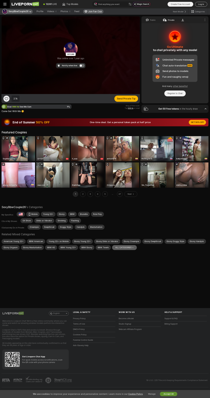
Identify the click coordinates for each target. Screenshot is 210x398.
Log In (201, 4)
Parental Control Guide (83, 340)
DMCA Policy (79, 329)
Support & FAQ (171, 318)
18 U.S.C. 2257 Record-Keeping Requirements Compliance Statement (177, 380)
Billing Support (171, 324)
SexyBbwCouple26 (14, 207)
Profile (39, 11)
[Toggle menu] (5, 4)
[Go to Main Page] (25, 4)
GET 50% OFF (197, 122)
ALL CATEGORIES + (124, 247)
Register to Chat (175, 93)
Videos (52, 11)
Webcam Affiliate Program (130, 329)
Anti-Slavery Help (81, 345)
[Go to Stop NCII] (63, 380)
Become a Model (126, 318)
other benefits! (180, 86)
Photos (65, 11)
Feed (76, 11)
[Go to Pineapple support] (48, 380)
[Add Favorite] (6, 99)
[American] (21, 214)
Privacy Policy (79, 318)
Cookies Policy (80, 335)
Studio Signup (125, 324)
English (56, 313)
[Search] (130, 4)
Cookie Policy (135, 394)
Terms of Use (79, 324)
